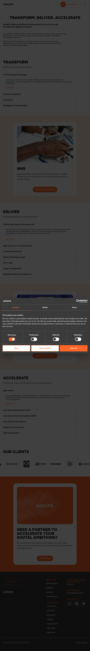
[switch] (34, 339)
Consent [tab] (15, 307)
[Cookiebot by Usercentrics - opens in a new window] (77, 301)
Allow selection (45, 348)
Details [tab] (45, 307)
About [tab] (74, 307)
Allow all (73, 348)
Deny (16, 348)
